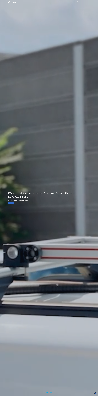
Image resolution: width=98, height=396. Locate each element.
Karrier (82, 2)
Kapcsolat (88, 2)
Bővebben (11, 201)
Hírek (78, 2)
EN (92, 2)
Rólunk (66, 2)
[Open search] (95, 2)
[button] (46, 392)
